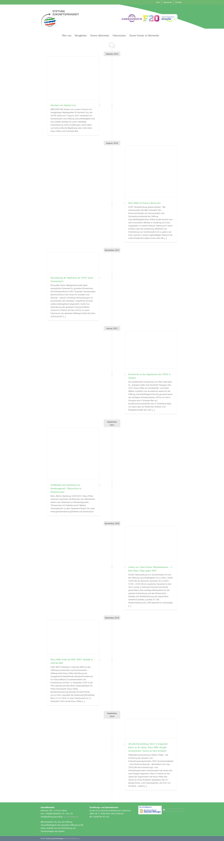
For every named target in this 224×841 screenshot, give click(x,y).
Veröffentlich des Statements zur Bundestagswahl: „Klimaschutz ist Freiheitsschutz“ (66, 488)
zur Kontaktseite (71, 816)
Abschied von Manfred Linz (63, 105)
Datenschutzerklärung (72, 838)
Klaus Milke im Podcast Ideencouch (144, 203)
